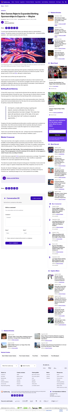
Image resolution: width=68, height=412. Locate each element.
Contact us (3, 374)
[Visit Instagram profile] (20, 395)
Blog (63, 2)
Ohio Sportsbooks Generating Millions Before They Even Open (60, 54)
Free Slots (35, 355)
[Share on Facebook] (6, 28)
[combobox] (9, 366)
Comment (8, 214)
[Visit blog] (22, 395)
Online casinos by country (62, 387)
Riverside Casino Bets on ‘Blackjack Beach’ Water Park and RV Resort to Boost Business (60, 289)
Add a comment (36, 198)
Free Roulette (44, 355)
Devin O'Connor (62, 48)
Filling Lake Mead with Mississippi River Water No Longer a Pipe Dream (58, 236)
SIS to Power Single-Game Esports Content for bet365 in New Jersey (60, 20)
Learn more (49, 410)
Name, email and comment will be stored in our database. (19, 238)
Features (48, 378)
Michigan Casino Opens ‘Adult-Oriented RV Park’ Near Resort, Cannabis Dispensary (61, 195)
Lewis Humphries (62, 324)
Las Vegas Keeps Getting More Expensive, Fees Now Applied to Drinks (58, 260)
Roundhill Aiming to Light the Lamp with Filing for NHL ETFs (60, 151)
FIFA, (16, 73)
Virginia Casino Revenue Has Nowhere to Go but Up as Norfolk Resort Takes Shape (53, 345)
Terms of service (60, 376)
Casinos (48, 376)
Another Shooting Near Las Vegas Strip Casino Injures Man (57, 83)
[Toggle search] (66, 2)
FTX (17, 156)
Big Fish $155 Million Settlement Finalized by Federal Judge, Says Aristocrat (58, 248)
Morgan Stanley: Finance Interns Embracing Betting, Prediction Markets (60, 278)
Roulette (33, 380)
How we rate (3, 383)
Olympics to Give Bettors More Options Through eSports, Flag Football (60, 31)
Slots (33, 378)
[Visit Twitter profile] (12, 395)
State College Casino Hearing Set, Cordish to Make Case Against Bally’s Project (58, 210)
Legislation (22, 2)
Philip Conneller (62, 177)
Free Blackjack (55, 355)
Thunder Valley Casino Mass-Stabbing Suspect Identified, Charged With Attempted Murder (20, 337)
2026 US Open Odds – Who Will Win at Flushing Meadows (60, 321)
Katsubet (18, 381)
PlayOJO (18, 383)
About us (3, 372)
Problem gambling (60, 381)
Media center (59, 385)
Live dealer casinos (36, 385)
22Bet (18, 374)
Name (7, 230)
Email (24, 230)
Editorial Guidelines (5, 381)
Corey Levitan (62, 58)
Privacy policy (59, 378)
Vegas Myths (38, 2)
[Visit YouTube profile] (17, 395)
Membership (3, 378)
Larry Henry (55, 86)
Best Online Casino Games (9, 355)
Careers (2, 380)
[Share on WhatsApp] (9, 28)
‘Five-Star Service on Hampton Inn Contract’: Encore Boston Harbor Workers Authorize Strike (61, 300)
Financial (17, 2)
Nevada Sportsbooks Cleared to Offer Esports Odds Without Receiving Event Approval (60, 43)
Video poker (34, 383)
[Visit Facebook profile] (15, 395)
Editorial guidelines (60, 383)
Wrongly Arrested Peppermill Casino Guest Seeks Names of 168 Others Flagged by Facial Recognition (60, 172)
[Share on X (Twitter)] (14, 28)
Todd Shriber (61, 154)
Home (58, 374)
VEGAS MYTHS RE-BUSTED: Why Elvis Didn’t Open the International (59, 312)
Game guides (35, 372)
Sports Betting (45, 2)
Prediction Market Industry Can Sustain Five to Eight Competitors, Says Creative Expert (60, 184)
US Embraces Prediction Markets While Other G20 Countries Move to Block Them (60, 161)
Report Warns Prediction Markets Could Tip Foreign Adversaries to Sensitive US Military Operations (52, 337)
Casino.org (56, 407)
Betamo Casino (20, 376)
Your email (51, 128)
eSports (6, 6)
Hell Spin (18, 380)
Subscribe (57, 135)
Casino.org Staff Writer (9, 22)
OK (61, 410)
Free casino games (35, 376)
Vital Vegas (58, 2)
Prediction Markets (30, 2)
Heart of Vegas (20, 385)
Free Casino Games (24, 355)
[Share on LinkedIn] (12, 28)
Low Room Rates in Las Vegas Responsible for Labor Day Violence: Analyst (58, 223)
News (13, 2)
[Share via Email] (17, 28)
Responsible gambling (5, 385)
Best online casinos (36, 374)
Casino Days (19, 378)
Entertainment (52, 2)
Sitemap (58, 380)
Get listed (3, 376)
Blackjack (34, 381)
